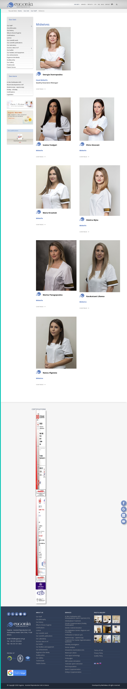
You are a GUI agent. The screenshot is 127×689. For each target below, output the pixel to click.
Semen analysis (70, 647)
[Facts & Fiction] (20, 104)
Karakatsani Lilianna (95, 296)
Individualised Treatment (73, 621)
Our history (10, 30)
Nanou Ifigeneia (50, 373)
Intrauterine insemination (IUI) (74, 650)
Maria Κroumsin (50, 213)
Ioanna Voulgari (50, 145)
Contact (107, 4)
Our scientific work (12, 40)
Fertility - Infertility (12, 89)
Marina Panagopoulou (53, 295)
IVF (95, 4)
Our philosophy (11, 28)
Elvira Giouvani (92, 145)
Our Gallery (10, 62)
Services (83, 4)
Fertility (90, 4)
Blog (102, 4)
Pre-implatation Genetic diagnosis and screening (77, 631)
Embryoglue (69, 658)
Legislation (10, 94)
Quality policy (11, 60)
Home (20, 11)
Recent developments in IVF (15, 85)
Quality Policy (98, 656)
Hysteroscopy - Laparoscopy (15, 87)
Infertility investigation (72, 644)
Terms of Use (98, 650)
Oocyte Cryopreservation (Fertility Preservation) (76, 624)
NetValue (104, 685)
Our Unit (76, 4)
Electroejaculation (70, 666)
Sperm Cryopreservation (73, 669)
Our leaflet (10, 50)
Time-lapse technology (72, 655)
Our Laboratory (11, 45)
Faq (99, 4)
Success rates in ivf (13, 48)
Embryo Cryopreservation (73, 672)
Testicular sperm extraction (74, 664)
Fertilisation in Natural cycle (74, 635)
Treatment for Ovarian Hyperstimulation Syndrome (78, 641)
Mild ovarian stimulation (72, 661)
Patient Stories (11, 67)
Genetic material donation (73, 628)
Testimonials (11, 65)
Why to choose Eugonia (14, 33)
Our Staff (34, 11)
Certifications (11, 35)
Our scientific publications (14, 43)
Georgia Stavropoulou (53, 74)
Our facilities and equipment (15, 52)
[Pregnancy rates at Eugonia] (20, 117)
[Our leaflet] (20, 136)
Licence (9, 38)
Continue (40, 89)
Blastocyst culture (70, 653)
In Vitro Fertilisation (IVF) (14, 82)
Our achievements (12, 55)
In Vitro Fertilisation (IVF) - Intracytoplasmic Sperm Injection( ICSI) (77, 617)
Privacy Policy (98, 653)
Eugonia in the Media (13, 57)
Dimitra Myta (92, 220)
